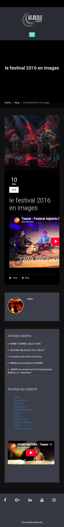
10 (14, 181)
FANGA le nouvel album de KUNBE (26, 363)
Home (8, 102)
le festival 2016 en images (29, 204)
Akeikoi (17, 425)
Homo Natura (20, 400)
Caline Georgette (22, 428)
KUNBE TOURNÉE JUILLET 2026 (25, 344)
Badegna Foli (20, 406)
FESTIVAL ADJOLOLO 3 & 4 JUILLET (27, 350)
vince (14, 278)
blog (17, 102)
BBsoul (17, 412)
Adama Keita (20, 419)
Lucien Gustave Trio (24, 409)
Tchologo (18, 403)
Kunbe (17, 397)
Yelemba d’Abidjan (23, 422)
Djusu (17, 415)
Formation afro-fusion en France (26, 356)
